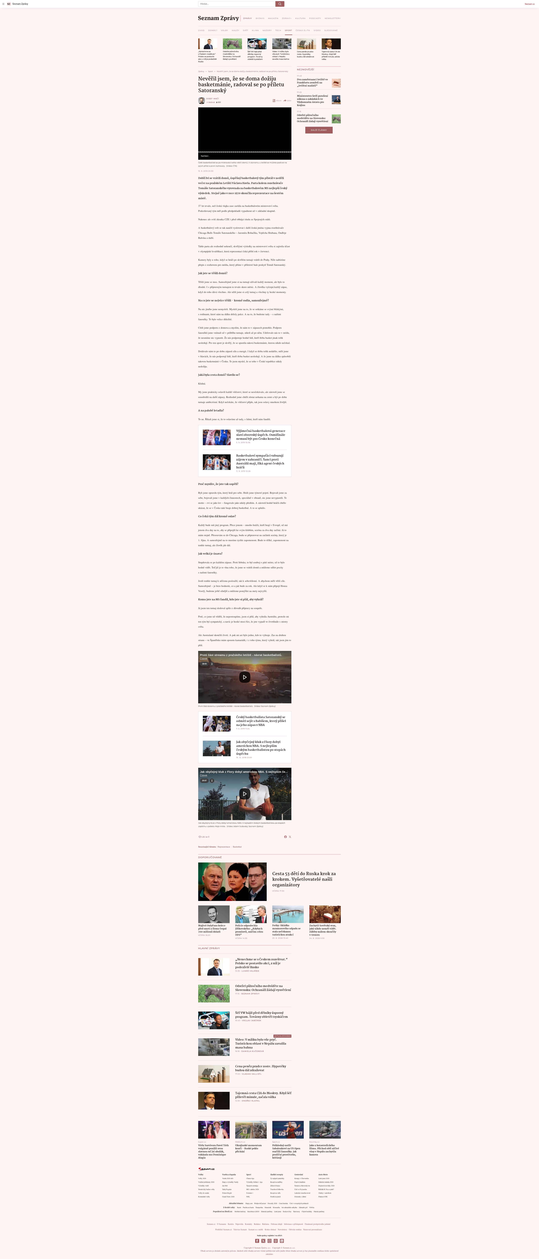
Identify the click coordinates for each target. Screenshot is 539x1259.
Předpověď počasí (260, 1203)
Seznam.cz (530, 4)
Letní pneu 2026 (323, 1178)
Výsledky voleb (203, 1185)
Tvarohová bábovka (276, 1189)
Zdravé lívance (275, 1185)
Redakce (257, 1224)
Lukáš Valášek (250, 971)
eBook (278, 101)
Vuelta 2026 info (227, 1178)
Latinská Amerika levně (302, 1193)
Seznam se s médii (255, 1229)
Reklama (265, 1224)
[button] (207, 43)
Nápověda (239, 1224)
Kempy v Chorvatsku (301, 1178)
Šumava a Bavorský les (302, 1185)
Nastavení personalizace (312, 1229)
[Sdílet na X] (290, 836)
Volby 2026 (202, 1178)
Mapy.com (249, 1203)
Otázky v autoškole (324, 1193)
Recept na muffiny (276, 1182)
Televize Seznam (240, 1229)
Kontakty (248, 1224)
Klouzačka (276, 1207)
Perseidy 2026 (272, 1203)
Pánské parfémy (319, 1211)
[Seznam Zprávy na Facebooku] (257, 1241)
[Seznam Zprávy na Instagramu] (269, 1241)
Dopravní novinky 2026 (326, 1185)
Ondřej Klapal (251, 1101)
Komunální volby (204, 1196)
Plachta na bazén (248, 1207)
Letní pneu (277, 1211)
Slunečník (268, 1207)
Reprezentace (224, 847)
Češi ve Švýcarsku (300, 1189)
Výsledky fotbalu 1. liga (254, 1182)
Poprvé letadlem (299, 1182)
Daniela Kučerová (252, 1051)
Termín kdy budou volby (206, 1189)
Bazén (239, 1207)
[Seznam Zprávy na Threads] (276, 1241)
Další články (319, 130)
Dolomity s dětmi (300, 1196)
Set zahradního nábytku (289, 1207)
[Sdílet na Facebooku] (285, 836)
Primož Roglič (227, 1193)
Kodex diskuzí (270, 1229)
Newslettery (282, 1229)
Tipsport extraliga (252, 1185)
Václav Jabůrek (251, 1020)
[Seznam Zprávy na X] (263, 1241)
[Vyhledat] (279, 4)
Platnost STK (322, 1196)
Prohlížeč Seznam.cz (223, 1229)
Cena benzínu (283, 1203)
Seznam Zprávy (250, 994)
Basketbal (237, 847)
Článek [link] (203, 115)
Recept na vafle (275, 1193)
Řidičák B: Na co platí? (326, 1189)
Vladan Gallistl (252, 1074)
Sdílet (289, 101)
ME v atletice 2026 (252, 1189)
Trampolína (259, 1207)
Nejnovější (305, 69)
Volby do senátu (203, 1193)
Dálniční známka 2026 (325, 1182)
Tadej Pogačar (226, 1189)
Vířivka (311, 1207)
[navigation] (3, 4)
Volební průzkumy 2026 (206, 1182)
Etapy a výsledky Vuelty (230, 1182)
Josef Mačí (212, 99)
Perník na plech (275, 1196)
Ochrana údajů (276, 1224)
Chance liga (250, 1178)
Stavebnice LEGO (253, 1211)
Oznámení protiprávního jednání (317, 1224)
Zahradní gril (303, 1207)
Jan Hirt (225, 1185)
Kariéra (231, 1224)
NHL (248, 1196)
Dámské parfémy (266, 1211)
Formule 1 (249, 1193)
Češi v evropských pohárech (299, 1203)
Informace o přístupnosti (293, 1224)
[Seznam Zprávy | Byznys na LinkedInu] (282, 1241)
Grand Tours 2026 (228, 1196)
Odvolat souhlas (295, 1229)
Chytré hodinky (307, 1211)
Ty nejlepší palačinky (277, 1178)
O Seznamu (221, 1224)
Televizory (296, 1211)
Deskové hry (287, 1211)
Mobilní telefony (240, 1211)
